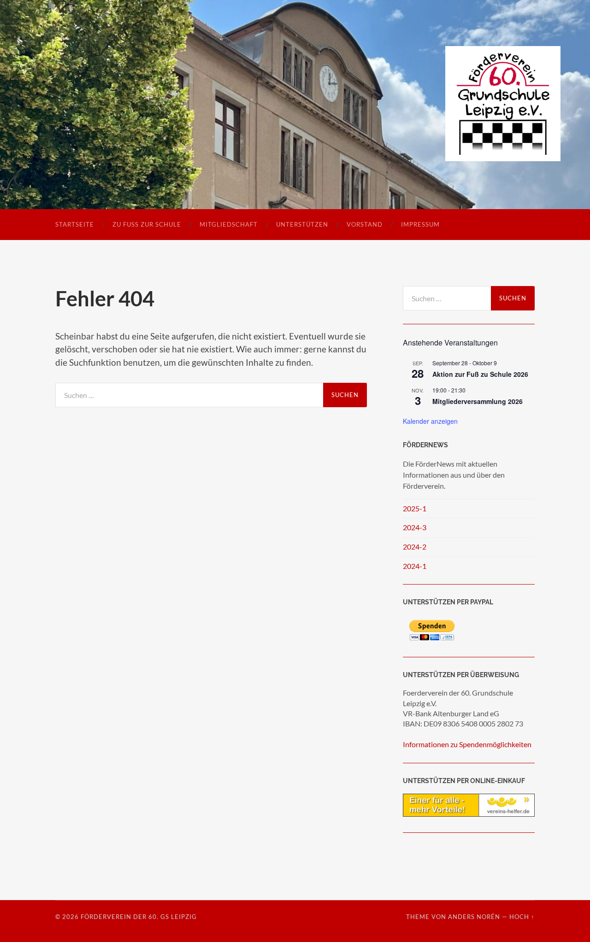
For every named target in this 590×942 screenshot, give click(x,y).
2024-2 (414, 546)
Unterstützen (302, 224)
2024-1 (414, 566)
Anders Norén (474, 916)
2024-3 (414, 527)
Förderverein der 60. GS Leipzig (139, 916)
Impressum (420, 224)
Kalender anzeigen (430, 421)
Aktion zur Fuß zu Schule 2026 (480, 374)
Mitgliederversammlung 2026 (477, 401)
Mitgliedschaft (229, 224)
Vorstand (365, 224)
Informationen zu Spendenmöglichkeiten (467, 744)
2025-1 (414, 508)
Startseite (74, 224)
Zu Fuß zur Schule (146, 224)
